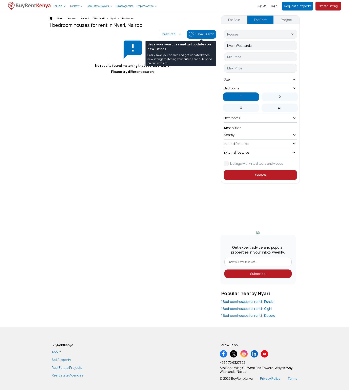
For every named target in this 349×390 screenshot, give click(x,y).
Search (260, 175)
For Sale (58, 6)
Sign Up (262, 6)
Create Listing (328, 6)
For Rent (74, 6)
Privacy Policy (270, 378)
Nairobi (85, 18)
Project (286, 20)
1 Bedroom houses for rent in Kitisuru (248, 315)
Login (274, 6)
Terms (292, 378)
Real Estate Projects (98, 6)
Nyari (113, 18)
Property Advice (145, 6)
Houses (71, 18)
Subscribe (258, 274)
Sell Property (61, 360)
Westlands (99, 18)
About (56, 352)
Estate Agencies (124, 6)
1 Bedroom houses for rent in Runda (247, 301)
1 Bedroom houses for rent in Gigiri (246, 308)
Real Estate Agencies (67, 375)
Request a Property (297, 6)
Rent (60, 18)
